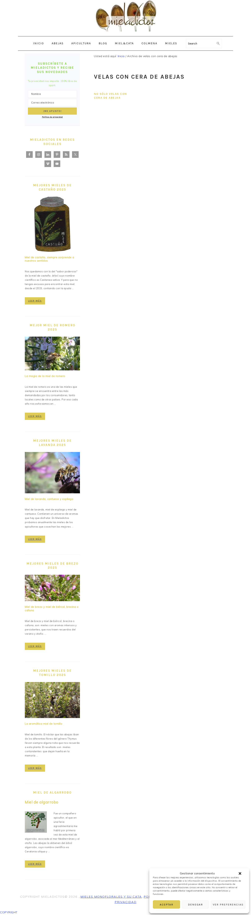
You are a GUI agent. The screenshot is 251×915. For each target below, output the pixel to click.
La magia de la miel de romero (45, 376)
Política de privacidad (52, 117)
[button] (240, 873)
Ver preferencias (228, 904)
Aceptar (166, 904)
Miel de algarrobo (41, 802)
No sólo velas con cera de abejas (110, 95)
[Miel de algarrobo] (36, 822)
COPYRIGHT (8, 912)
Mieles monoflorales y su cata (111, 896)
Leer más (35, 300)
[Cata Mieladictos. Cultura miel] (125, 33)
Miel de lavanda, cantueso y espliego (49, 499)
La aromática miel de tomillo (43, 723)
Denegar (195, 904)
